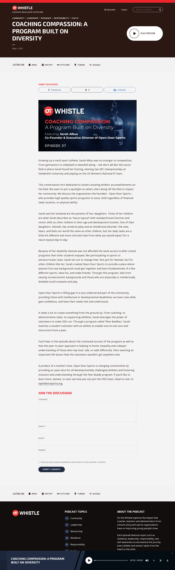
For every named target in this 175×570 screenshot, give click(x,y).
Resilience (46, 18)
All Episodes (110, 9)
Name (42, 426)
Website (42, 450)
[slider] (111, 560)
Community (18, 18)
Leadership (32, 18)
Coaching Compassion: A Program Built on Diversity (37, 560)
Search (160, 9)
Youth (75, 18)
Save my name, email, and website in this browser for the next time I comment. (73, 462)
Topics (124, 9)
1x (154, 560)
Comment (42, 399)
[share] (160, 560)
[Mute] (147, 560)
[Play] (88, 560)
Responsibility (61, 18)
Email (41, 438)
